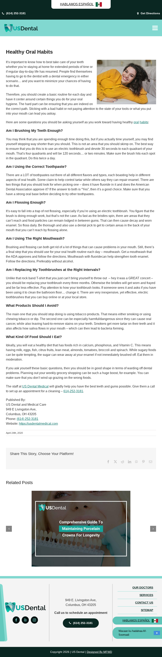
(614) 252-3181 (27, 419)
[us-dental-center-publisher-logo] (25, 603)
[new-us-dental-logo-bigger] (21, 25)
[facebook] (16, 620)
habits (144, 122)
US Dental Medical (35, 386)
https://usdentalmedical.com (38, 423)
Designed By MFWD (99, 651)
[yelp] (25, 620)
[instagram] (34, 620)
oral (136, 122)
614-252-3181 (73, 391)
